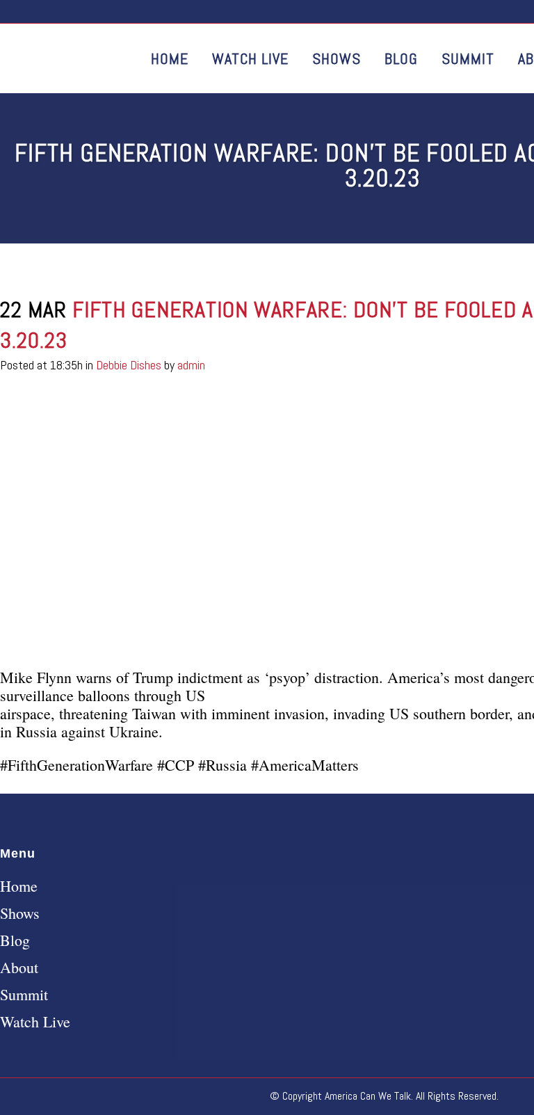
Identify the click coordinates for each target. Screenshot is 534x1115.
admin (191, 365)
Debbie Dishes (128, 365)
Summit (24, 994)
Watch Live (35, 1021)
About (19, 967)
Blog (15, 940)
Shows (20, 913)
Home (19, 886)
